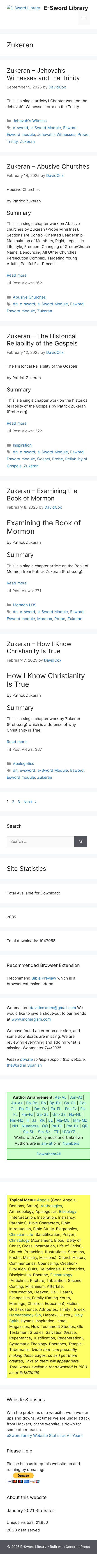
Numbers (30, 1126)
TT (56, 1132)
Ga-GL (43, 1114)
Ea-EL (56, 1109)
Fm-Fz (27, 1114)
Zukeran (27, 141)
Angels (43, 1200)
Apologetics (23, 763)
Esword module (21, 134)
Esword (70, 127)
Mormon (44, 618)
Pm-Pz (72, 1126)
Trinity (12, 141)
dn (15, 304)
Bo (43, 1103)
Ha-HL (75, 1114)
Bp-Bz (54, 1103)
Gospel (43, 459)
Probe (83, 134)
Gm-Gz (58, 1114)
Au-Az (17, 1103)
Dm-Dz (40, 1109)
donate (26, 1059)
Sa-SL (28, 1132)
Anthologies (51, 1206)
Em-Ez (71, 1109)
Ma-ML (62, 1120)
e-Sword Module (45, 127)
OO (45, 1126)
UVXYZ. (69, 1132)
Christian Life (21, 1234)
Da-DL (25, 1109)
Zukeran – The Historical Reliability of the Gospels (42, 339)
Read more (17, 275)
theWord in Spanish (24, 1065)
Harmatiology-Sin (25, 1315)
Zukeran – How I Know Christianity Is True (39, 647)
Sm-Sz (44, 1132)
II (27, 1120)
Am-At (76, 1097)
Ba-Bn (31, 1103)
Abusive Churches (29, 297)
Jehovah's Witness (30, 120)
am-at (46, 1143)
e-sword (20, 127)
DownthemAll (49, 1154)
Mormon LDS (24, 605)
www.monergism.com (31, 1019)
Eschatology (61, 1275)
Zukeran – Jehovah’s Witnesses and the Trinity (43, 74)
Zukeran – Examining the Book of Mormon (42, 494)
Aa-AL (61, 1097)
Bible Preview (44, 978)
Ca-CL (70, 1103)
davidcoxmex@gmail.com (53, 1007)
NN (15, 1126)
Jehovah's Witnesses (56, 134)
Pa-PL (57, 1126)
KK (42, 1120)
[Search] (80, 841)
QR (85, 1126)
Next (30, 801)
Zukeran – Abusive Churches (48, 166)
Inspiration (22, 445)
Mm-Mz (80, 1120)
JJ (34, 1120)
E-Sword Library (66, 8)
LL (50, 1120)
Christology (19, 1240)
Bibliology (67, 1211)
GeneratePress (78, 1547)
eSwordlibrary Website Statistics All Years (45, 1435)
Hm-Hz (16, 1120)
